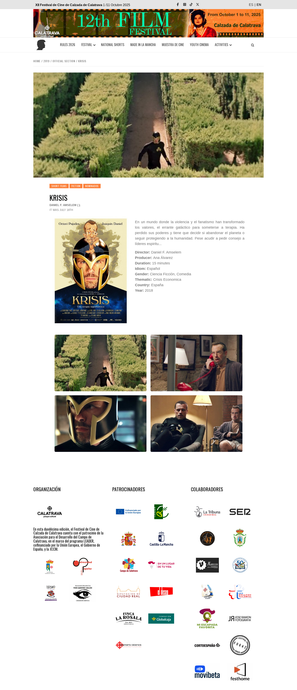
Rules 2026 (67, 44)
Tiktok (194, 4)
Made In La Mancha (143, 44)
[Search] (253, 45)
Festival (86, 44)
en (259, 4)
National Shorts (112, 44)
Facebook (180, 4)
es (251, 4)
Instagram (187, 4)
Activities (221, 44)
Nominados (92, 186)
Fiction (76, 186)
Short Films (59, 186)
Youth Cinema (199, 44)
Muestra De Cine (173, 44)
